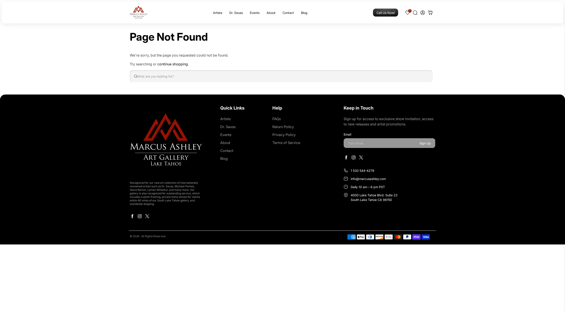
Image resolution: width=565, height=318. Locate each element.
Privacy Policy (284, 134)
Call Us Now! (386, 13)
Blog (304, 13)
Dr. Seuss (236, 13)
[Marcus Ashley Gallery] (138, 12)
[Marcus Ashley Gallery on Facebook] (132, 217)
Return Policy (283, 127)
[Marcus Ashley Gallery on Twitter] (147, 217)
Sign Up (425, 143)
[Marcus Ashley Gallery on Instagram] (139, 217)
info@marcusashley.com (368, 179)
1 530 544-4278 (362, 170)
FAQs (276, 119)
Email (347, 134)
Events (255, 13)
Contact (288, 13)
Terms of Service (286, 142)
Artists (217, 13)
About (271, 13)
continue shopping (172, 64)
